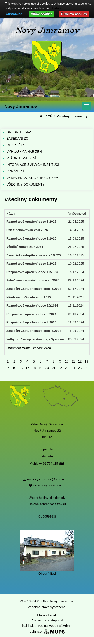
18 (34, 368)
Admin (67, 625)
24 (73, 368)
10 (66, 361)
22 (60, 368)
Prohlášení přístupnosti (47, 620)
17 (27, 368)
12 (80, 361)
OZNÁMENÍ (15, 171)
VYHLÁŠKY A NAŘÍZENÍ (25, 151)
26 (86, 368)
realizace (35, 631)
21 (53, 368)
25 (80, 368)
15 (14, 368)
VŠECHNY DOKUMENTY (26, 184)
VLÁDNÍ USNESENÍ (21, 158)
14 (7, 368)
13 (86, 361)
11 (73, 361)
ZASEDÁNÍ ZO (17, 138)
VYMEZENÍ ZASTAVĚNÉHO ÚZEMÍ (33, 178)
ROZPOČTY (16, 145)
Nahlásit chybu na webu (39, 625)
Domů (47, 116)
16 (21, 368)
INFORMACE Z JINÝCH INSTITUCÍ (33, 165)
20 (47, 368)
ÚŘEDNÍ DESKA (19, 132)
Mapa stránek (47, 615)
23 (66, 368)
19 (40, 368)
